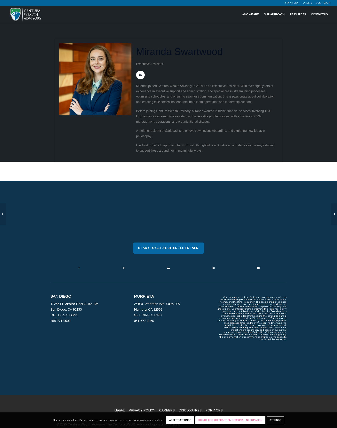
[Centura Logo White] (26, 14)
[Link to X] (123, 268)
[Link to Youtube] (258, 268)
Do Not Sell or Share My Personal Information (230, 420)
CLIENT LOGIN (323, 3)
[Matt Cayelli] (3, 214)
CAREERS (307, 3)
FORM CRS (214, 410)
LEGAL (119, 410)
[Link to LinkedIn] (168, 268)
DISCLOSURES (190, 410)
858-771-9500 (292, 3)
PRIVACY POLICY (142, 410)
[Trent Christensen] (334, 214)
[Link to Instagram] (213, 268)
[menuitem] (292, 3)
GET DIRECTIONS (64, 315)
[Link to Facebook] (78, 268)
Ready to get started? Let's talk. (168, 248)
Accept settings (180, 420)
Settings (275, 420)
